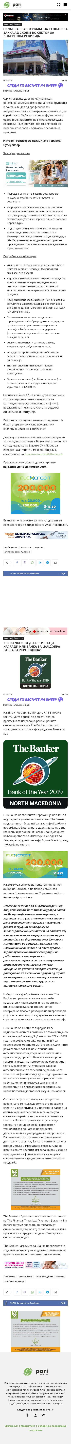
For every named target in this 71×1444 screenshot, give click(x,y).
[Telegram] (47, 562)
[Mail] (44, 1415)
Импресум (11, 1425)
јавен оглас (26, 547)
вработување (11, 547)
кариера (39, 547)
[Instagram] (35, 1415)
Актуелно (8, 24)
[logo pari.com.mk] (18, 4)
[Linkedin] (39, 562)
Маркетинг (28, 1425)
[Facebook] (17, 562)
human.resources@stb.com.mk (44, 454)
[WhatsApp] (32, 562)
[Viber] (24, 562)
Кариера (17, 24)
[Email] (55, 562)
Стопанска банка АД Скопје (17, 552)
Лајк (63, 573)
